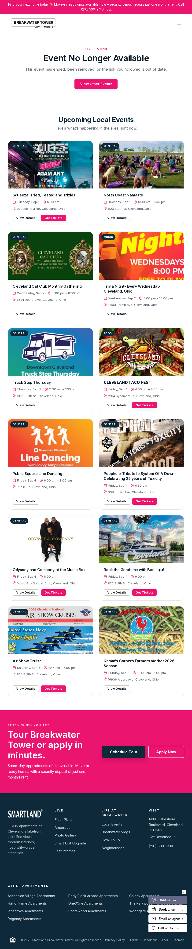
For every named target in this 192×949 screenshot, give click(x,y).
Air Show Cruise (27, 661)
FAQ (165, 940)
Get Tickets (53, 218)
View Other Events (96, 84)
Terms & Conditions (143, 940)
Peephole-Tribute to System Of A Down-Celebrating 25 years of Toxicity (140, 476)
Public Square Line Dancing (37, 473)
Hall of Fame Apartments (27, 903)
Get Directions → (162, 837)
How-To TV (111, 840)
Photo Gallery (65, 835)
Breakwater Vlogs (116, 832)
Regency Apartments (24, 919)
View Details (26, 218)
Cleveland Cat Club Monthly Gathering (47, 286)
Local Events (112, 824)
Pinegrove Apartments (25, 911)
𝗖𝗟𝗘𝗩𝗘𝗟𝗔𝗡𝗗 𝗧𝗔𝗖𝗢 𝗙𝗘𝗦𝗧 (127, 382)
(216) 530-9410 (92, 9)
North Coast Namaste (123, 195)
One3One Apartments (85, 903)
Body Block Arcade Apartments (93, 896)
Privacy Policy (115, 940)
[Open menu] (179, 23)
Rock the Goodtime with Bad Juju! (134, 569)
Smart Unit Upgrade (70, 843)
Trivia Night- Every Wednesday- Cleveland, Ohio (132, 289)
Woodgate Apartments (147, 911)
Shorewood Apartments (87, 911)
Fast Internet (65, 851)
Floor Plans (63, 820)
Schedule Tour (123, 752)
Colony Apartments (144, 896)
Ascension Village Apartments (31, 896)
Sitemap (178, 940)
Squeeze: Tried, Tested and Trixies (44, 195)
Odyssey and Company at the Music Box (49, 569)
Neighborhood (113, 848)
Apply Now (166, 752)
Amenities (62, 828)
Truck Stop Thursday (32, 382)
